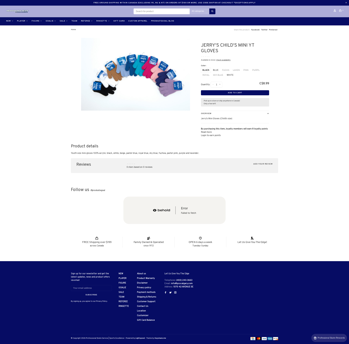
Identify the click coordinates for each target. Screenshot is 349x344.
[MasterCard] (258, 339)
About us (141, 273)
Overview (206, 113)
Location (141, 311)
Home (73, 29)
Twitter (264, 30)
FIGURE (35, 21)
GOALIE (49, 21)
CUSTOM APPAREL (138, 21)
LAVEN (236, 70)
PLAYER (21, 21)
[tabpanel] (135, 74)
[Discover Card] (275, 339)
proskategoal (97, 190)
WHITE (230, 75)
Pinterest (273, 30)
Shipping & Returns (146, 297)
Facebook (255, 30)
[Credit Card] (252, 339)
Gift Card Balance (146, 320)
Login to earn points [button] (211, 135)
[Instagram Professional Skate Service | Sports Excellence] (175, 292)
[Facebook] (165, 292)
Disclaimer (142, 283)
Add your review (263, 164)
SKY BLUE (218, 75)
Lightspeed (140, 338)
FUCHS (225, 70)
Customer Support (146, 301)
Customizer (142, 315)
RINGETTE (101, 21)
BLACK (205, 70)
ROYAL (205, 75)
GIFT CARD (119, 21)
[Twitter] (170, 292)
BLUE (216, 70)
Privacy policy (144, 287)
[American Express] (270, 339)
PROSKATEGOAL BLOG (162, 21)
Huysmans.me (160, 338)
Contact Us (142, 306)
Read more (206, 132)
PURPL (256, 70)
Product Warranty (146, 278)
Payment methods (146, 292)
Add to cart (235, 93)
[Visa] (264, 339)
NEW (8, 21)
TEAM (74, 21)
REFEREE (85, 21)
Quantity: (205, 84)
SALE (62, 21)
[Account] (335, 11)
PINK (246, 70)
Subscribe (91, 295)
